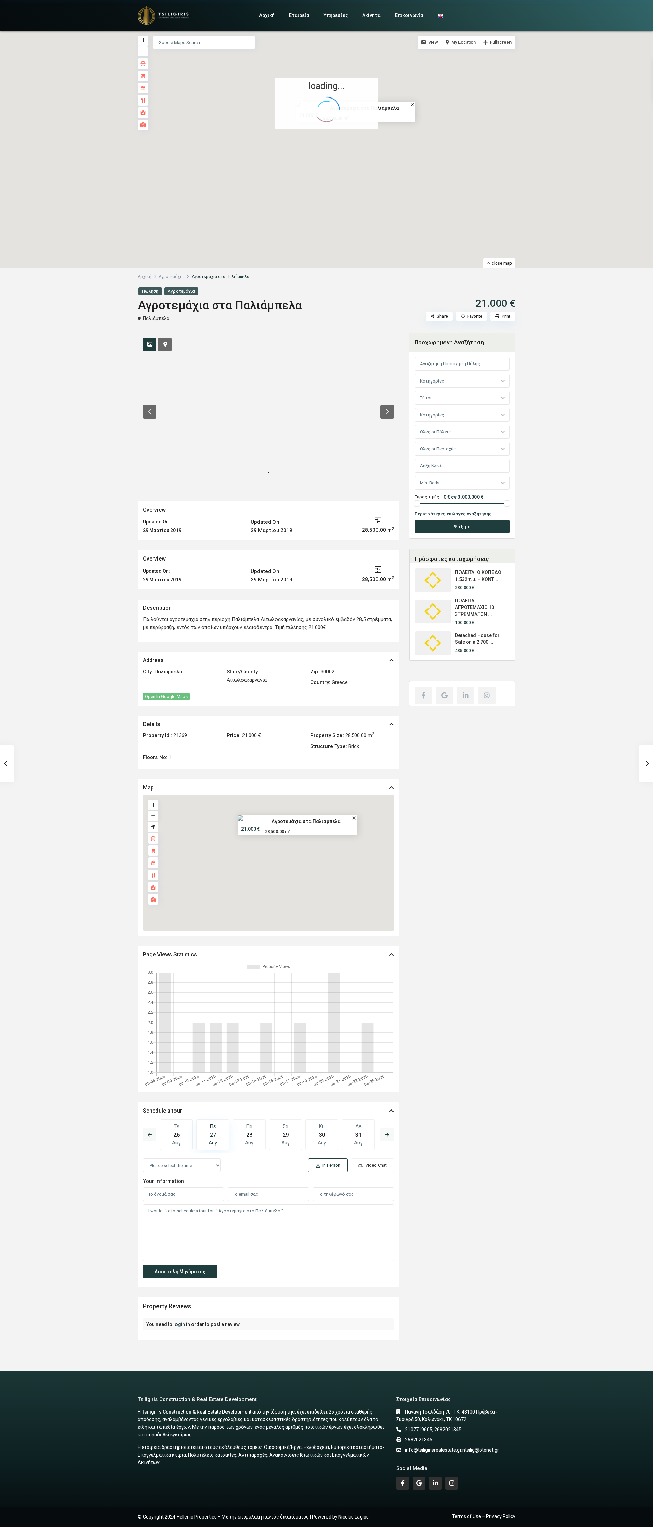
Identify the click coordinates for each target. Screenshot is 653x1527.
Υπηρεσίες (336, 15)
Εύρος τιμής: (427, 497)
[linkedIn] (465, 695)
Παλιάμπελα (156, 318)
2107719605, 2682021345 (433, 1429)
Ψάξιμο (462, 526)
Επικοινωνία (409, 15)
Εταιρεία (299, 15)
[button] (331, 143)
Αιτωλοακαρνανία (247, 680)
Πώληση (150, 291)
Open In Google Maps (166, 696)
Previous (149, 1134)
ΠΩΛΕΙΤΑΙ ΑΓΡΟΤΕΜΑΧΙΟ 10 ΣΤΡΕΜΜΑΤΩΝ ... (474, 607)
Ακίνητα (371, 15)
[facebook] (423, 695)
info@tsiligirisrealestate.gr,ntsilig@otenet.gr (452, 1450)
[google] (444, 695)
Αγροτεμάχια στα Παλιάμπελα (306, 821)
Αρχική (267, 15)
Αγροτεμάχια (171, 276)
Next (387, 1134)
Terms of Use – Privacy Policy (483, 1516)
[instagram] (487, 695)
